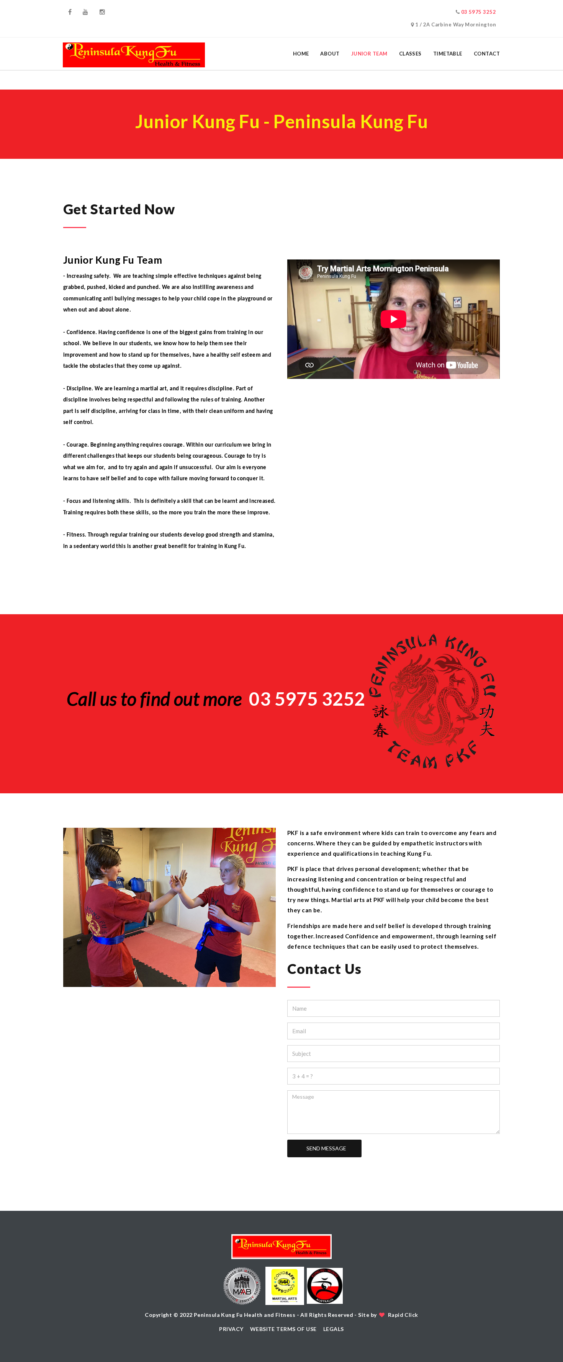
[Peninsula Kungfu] (133, 54)
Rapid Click (403, 1314)
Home (301, 54)
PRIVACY (231, 1329)
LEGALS (333, 1329)
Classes (410, 54)
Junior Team (369, 54)
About (329, 54)
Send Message (325, 1148)
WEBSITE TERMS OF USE (283, 1329)
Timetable (447, 54)
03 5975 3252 (478, 12)
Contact (487, 54)
